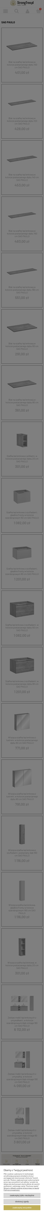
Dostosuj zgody (22, 1201)
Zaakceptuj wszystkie (22, 1207)
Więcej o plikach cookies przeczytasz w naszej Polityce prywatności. (21, 1189)
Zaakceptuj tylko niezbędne (22, 1195)
